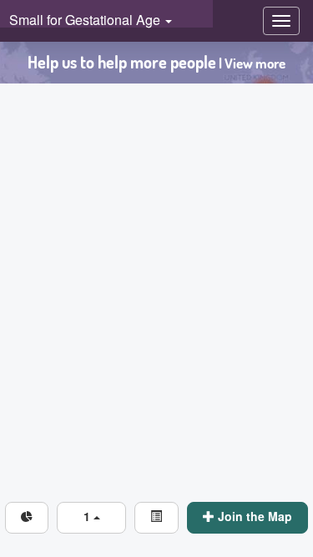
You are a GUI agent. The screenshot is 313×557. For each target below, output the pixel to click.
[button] (91, 518)
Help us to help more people (156, 62)
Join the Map (253, 516)
